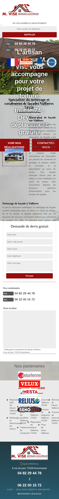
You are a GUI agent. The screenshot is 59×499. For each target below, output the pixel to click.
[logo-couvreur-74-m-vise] (20, 10)
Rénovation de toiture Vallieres (54, 404)
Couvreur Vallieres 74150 (43, 402)
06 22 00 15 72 (25, 49)
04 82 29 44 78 (25, 43)
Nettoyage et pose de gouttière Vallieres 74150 (22, 414)
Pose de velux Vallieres (43, 428)
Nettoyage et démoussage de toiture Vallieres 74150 (17, 414)
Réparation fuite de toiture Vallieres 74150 (12, 407)
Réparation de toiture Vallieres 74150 (33, 427)
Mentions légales (29, 494)
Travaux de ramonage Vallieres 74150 (54, 417)
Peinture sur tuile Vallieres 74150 (33, 412)
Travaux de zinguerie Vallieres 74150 (43, 415)
